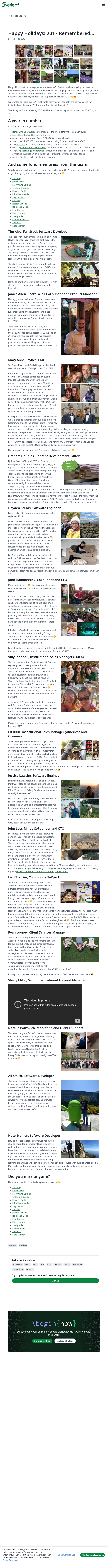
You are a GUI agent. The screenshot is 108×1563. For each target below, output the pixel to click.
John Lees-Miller (20, 206)
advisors (20, 144)
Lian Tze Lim (18, 210)
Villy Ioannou (18, 197)
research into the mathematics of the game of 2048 (42, 871)
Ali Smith (16, 222)
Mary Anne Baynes (21, 184)
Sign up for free (42, 1340)
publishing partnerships (32, 150)
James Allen (18, 181)
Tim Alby (16, 178)
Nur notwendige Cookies (67, 1555)
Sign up (55, 1280)
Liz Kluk (16, 200)
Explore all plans (65, 1340)
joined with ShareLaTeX (23, 131)
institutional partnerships (33, 147)
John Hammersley (21, 194)
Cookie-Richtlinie (10, 1560)
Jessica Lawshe (19, 203)
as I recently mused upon (20, 609)
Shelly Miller (18, 216)
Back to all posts (17, 16)
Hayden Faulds (19, 191)
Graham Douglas (20, 188)
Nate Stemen (18, 225)
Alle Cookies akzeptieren (93, 1555)
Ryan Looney (18, 213)
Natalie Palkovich (20, 219)
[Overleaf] (10, 4)
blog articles (29, 157)
